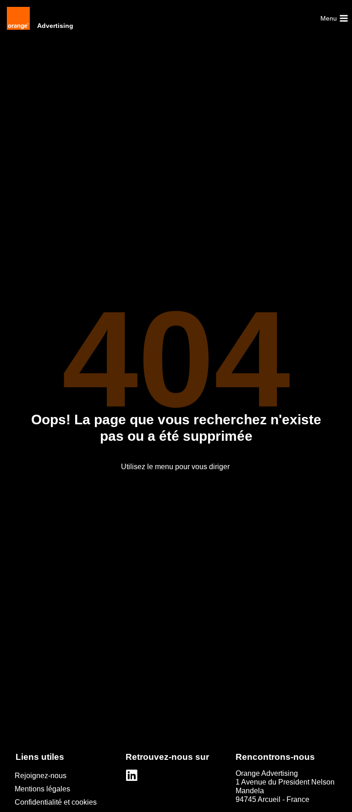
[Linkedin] (132, 775)
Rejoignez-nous (40, 776)
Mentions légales (42, 789)
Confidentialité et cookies (56, 802)
